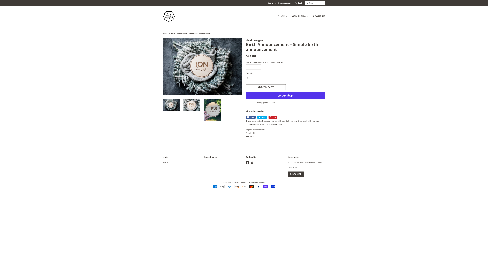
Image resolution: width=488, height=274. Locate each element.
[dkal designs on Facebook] (247, 163)
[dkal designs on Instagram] (252, 163)
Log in (270, 3)
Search (165, 162)
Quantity (249, 73)
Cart (300, 3)
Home (165, 34)
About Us (319, 16)
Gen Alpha (299, 16)
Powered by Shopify (257, 182)
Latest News (210, 157)
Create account (284, 3)
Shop (282, 16)
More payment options (266, 102)
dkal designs (243, 182)
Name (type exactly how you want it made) (264, 62)
